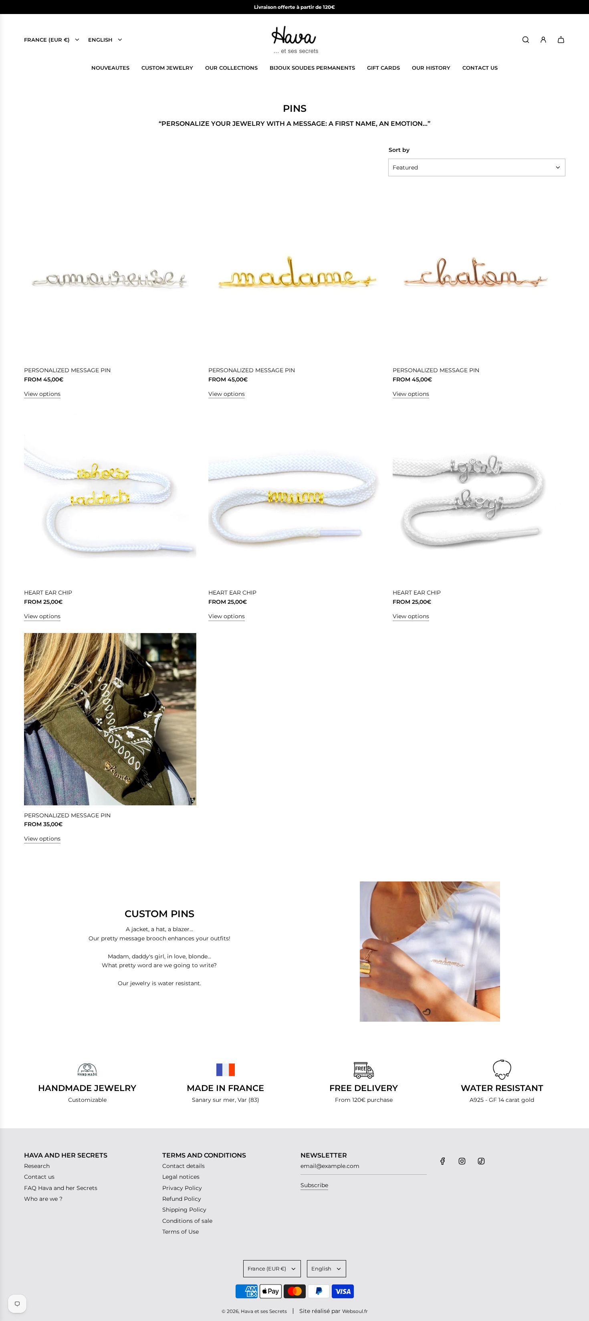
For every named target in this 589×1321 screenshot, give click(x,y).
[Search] (526, 39)
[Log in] (543, 39)
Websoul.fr (355, 1311)
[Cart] (561, 39)
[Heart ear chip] (110, 496)
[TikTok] (481, 1161)
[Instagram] (462, 1161)
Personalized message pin (67, 370)
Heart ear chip (48, 592)
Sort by (399, 150)
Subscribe (314, 1185)
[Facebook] (443, 1161)
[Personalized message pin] (110, 274)
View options (42, 393)
